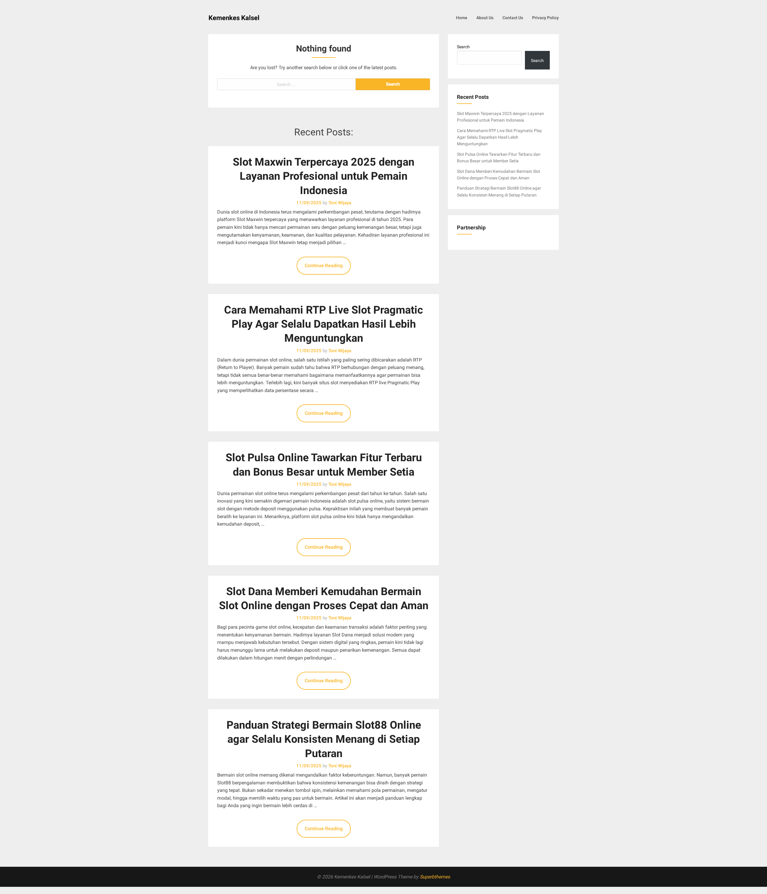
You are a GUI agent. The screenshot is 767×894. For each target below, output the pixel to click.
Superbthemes (435, 877)
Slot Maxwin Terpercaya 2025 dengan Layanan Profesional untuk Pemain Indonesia (323, 176)
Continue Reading (324, 265)
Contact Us (512, 17)
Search (463, 46)
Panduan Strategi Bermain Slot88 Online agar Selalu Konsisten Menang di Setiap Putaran (324, 739)
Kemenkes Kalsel (234, 18)
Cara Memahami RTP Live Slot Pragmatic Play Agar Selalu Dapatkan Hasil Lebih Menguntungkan (323, 324)
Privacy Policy (545, 17)
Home (461, 17)
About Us (484, 17)
